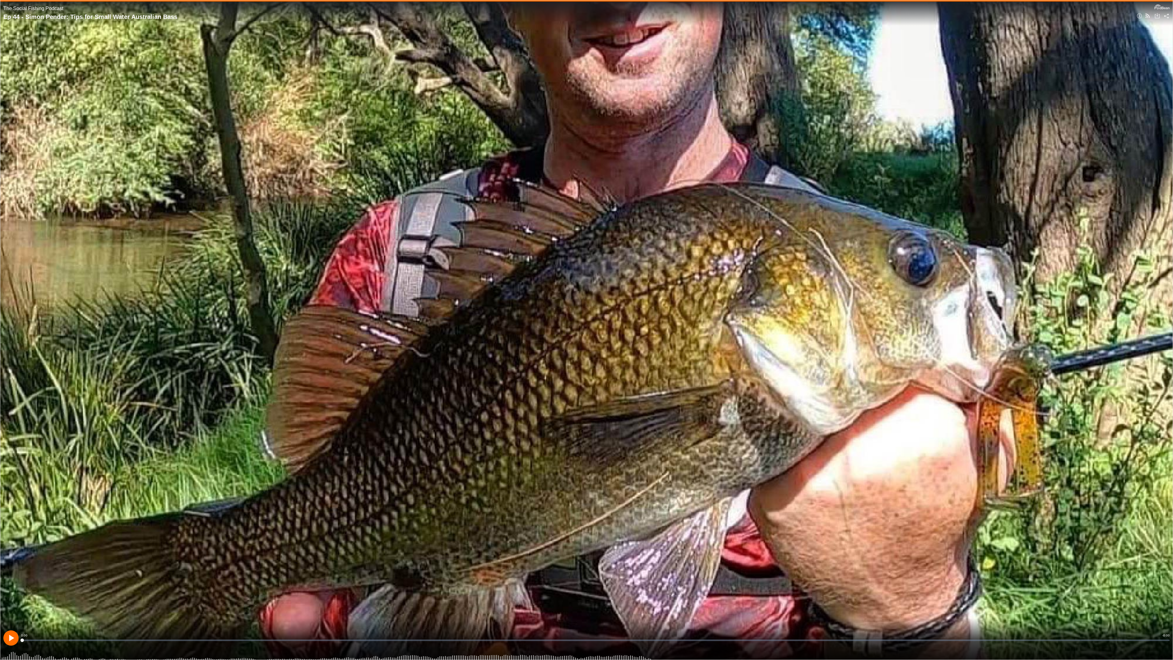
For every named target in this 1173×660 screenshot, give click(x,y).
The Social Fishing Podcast (33, 8)
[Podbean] (1162, 6)
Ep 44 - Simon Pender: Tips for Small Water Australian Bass (90, 16)
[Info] (1139, 16)
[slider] (595, 640)
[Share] (1166, 16)
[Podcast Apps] (1147, 16)
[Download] (1157, 16)
